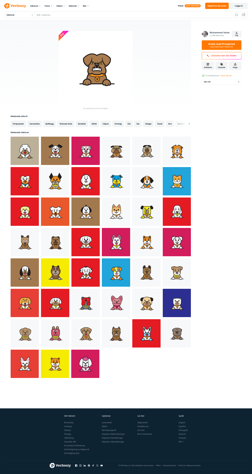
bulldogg (50, 124)
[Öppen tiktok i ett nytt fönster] (93, 465)
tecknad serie (66, 124)
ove (170, 124)
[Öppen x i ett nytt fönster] (97, 465)
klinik (94, 124)
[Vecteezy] (15, 5)
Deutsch (182, 434)
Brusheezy (68, 422)
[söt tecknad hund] (25, 151)
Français (182, 438)
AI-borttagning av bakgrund (76, 449)
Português (183, 430)
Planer (181, 5)
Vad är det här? (226, 75)
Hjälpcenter (142, 422)
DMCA (104, 426)
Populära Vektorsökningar (113, 434)
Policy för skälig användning (189, 465)
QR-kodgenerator (72, 453)
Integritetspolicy (169, 465)
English (182, 422)
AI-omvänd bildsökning (74, 445)
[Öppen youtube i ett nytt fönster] (102, 465)
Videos (59, 6)
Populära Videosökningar (113, 441)
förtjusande (18, 124)
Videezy (67, 430)
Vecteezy (68, 426)
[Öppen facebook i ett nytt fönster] (76, 465)
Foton (47, 6)
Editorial (72, 6)
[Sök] (236, 14)
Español (182, 426)
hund (159, 124)
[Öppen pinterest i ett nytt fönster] (89, 465)
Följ (236, 35)
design (148, 124)
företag (118, 124)
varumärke (34, 124)
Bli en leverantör (144, 434)
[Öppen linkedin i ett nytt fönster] (85, 465)
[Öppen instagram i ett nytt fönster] (80, 465)
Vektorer (34, 6)
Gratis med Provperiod (221, 45)
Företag (67, 434)
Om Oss (140, 430)
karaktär (82, 124)
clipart (106, 124)
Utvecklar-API (70, 441)
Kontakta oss (143, 426)
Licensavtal (107, 422)
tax (137, 124)
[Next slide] (187, 124)
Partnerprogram (109, 430)
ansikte (181, 124)
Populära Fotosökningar (112, 438)
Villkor (158, 465)
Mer (84, 6)
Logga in (239, 5)
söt (129, 124)
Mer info (207, 82)
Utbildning (69, 438)
